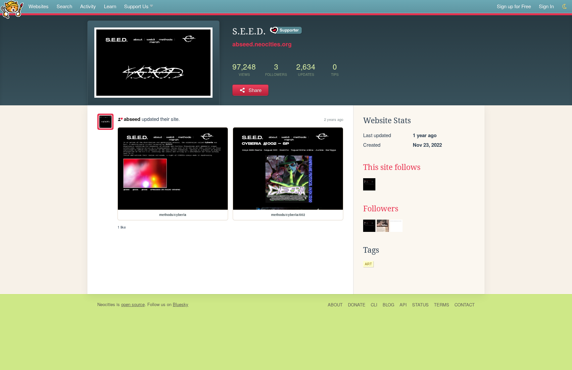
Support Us (136, 6)
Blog (388, 304)
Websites (38, 6)
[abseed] (105, 122)
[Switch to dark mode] (565, 6)
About (335, 304)
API (403, 304)
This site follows (391, 167)
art (368, 263)
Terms (441, 304)
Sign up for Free (514, 6)
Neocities (106, 304)
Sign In (546, 6)
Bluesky (180, 304)
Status (420, 304)
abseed (132, 119)
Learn (110, 6)
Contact (464, 304)
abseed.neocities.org (262, 44)
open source (133, 304)
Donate (356, 304)
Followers (380, 208)
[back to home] (12, 9)
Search (64, 6)
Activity (88, 6)
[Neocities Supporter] (286, 30)
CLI (374, 304)
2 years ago (333, 119)
